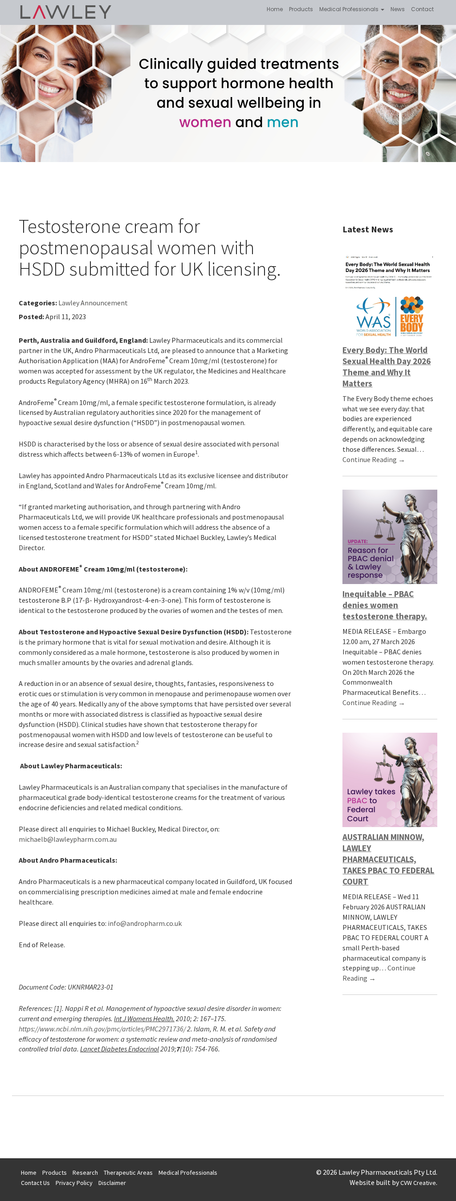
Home (275, 9)
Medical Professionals (349, 9)
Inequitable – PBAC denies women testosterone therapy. (384, 604)
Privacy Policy (74, 1183)
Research (85, 1173)
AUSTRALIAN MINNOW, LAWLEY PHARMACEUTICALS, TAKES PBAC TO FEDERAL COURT (388, 859)
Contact (422, 9)
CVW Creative (418, 1183)
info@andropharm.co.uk (145, 923)
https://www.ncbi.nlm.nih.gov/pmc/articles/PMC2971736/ (102, 1028)
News (398, 9)
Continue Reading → (373, 459)
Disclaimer (112, 1183)
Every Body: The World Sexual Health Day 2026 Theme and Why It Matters (386, 367)
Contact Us (35, 1183)
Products (301, 9)
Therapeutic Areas (128, 1173)
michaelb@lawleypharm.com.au (68, 839)
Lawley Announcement (93, 302)
